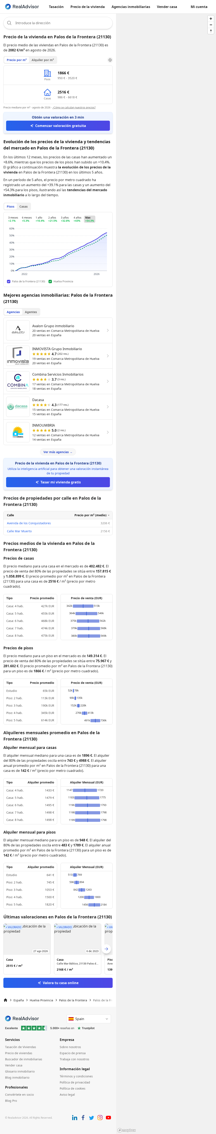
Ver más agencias (58, 452)
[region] (166, 573)
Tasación (56, 6)
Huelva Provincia (41, 1000)
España (19, 1000)
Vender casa (167, 6)
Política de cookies (72, 1088)
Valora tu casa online (60, 983)
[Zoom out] (211, 25)
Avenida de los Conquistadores (29, 523)
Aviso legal (67, 1095)
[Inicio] (5, 1000)
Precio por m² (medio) (90, 515)
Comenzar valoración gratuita (60, 125)
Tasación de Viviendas (20, 1047)
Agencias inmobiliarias (131, 6)
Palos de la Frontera (73, 1000)
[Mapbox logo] (126, 1130)
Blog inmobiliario (17, 1077)
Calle (10, 515)
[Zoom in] (211, 19)
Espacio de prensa (73, 1053)
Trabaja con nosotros (74, 1059)
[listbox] (58, 949)
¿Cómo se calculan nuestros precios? (74, 107)
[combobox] (58, 23)
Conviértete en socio (19, 1095)
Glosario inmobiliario (20, 1071)
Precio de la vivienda (87, 6)
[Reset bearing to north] (211, 31)
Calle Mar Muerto (19, 531)
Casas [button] (23, 206)
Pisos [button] (10, 206)
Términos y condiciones (76, 1076)
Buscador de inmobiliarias (23, 1059)
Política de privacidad (75, 1082)
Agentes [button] (31, 312)
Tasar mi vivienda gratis (60, 482)
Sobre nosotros (70, 1047)
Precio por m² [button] (17, 60)
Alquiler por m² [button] (43, 60)
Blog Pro (11, 1101)
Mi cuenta (199, 6)
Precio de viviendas (18, 1053)
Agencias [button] (13, 312)
